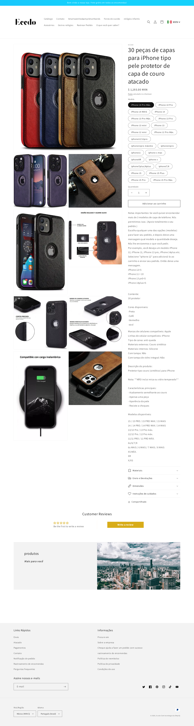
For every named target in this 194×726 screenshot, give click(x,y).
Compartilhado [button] (139, 501)
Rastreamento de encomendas (29, 663)
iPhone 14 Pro (166, 105)
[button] (148, 22)
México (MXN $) (23, 714)
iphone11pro (167, 146)
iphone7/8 (164, 166)
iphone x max (155, 152)
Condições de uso (106, 669)
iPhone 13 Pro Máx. (141, 118)
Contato (18, 653)
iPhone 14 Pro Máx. (141, 105)
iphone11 (136, 152)
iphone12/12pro (139, 139)
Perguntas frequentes (24, 669)
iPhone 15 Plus (156, 173)
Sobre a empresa (106, 642)
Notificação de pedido (24, 658)
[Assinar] (64, 686)
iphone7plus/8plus (141, 166)
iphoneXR (136, 159)
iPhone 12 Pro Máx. (164, 132)
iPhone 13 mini (139, 125)
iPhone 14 (160, 111)
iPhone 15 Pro (138, 180)
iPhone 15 (136, 173)
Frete (130, 94)
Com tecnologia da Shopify (171, 716)
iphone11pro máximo (142, 146)
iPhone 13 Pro (166, 118)
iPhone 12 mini (139, 132)
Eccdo (158, 716)
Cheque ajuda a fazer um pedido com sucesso (120, 647)
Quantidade (133, 186)
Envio (16, 637)
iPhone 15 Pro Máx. (163, 180)
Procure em (103, 637)
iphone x (153, 159)
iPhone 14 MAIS (139, 111)
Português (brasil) (48, 714)
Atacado (18, 642)
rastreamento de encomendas (112, 653)
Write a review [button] (125, 524)
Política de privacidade (109, 663)
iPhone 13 (159, 125)
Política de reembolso (108, 658)
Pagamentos (20, 647)
